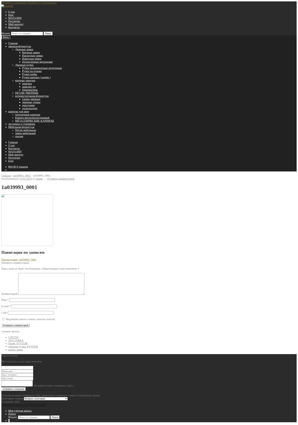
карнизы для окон (18, 111)
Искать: (5, 33)
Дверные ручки (24, 64)
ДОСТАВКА (16, 340)
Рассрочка (14, 21)
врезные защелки (25, 80)
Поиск (48, 33)
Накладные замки (32, 55)
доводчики (28, 105)
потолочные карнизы (27, 114)
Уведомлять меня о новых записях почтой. (31, 319)
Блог (11, 14)
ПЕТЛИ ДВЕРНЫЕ (26, 92)
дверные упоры (31, 102)
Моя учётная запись (20, 410)
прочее (19, 136)
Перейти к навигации (14, 2)
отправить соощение (13, 389)
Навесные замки (31, 58)
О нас (11, 11)
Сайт (4, 312)
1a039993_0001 (22, 175)
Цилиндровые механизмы (37, 61)
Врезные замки (31, 52)
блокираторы (30, 89)
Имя (4, 299)
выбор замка (15, 349)
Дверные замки (24, 49)
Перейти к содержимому (42, 2)
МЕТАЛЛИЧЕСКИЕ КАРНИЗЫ (34, 120)
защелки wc (29, 86)
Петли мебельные (25, 130)
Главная (13, 43)
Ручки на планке (32, 71)
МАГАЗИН (15, 18)
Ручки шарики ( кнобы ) (36, 77)
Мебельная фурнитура (21, 127)
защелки (27, 83)
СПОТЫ (13, 337)
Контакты (14, 27)
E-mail (6, 306)
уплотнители (29, 108)
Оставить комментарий (60, 178)
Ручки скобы (29, 74)
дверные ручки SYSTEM (23, 346)
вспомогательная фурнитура (32, 96)
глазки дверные (31, 99)
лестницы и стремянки (21, 123)
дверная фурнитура (19, 46)
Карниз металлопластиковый (32, 117)
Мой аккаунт (15, 24)
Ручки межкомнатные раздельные (42, 68)
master (39, 178)
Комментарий (9, 293)
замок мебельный (25, 133)
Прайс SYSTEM (17, 343)
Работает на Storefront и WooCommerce (24, 404)
